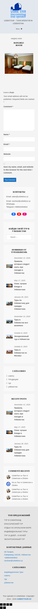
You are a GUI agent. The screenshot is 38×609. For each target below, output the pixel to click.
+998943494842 (10, 558)
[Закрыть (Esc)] (11, 604)
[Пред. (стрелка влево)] (1, 607)
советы (11, 376)
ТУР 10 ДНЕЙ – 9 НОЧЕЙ (15, 535)
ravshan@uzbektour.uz (21, 201)
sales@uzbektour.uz (20, 197)
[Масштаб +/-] (1, 604)
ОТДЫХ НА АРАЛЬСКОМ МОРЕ (17, 528)
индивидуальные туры (13, 572)
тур (9, 383)
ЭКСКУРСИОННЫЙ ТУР (14, 539)
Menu (18, 29)
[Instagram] (24, 214)
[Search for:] (19, 237)
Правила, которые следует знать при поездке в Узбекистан (22, 267)
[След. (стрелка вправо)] (4, 607)
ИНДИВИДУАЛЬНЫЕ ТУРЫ (15, 532)
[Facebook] (13, 214)
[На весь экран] (4, 604)
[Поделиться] (7, 604)
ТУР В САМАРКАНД (12, 520)
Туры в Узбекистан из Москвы (20, 353)
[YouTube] (19, 214)
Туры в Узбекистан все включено (21, 323)
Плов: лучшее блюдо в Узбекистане (20, 287)
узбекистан (13, 387)
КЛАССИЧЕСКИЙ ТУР (13, 524)
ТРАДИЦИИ (13, 379)
